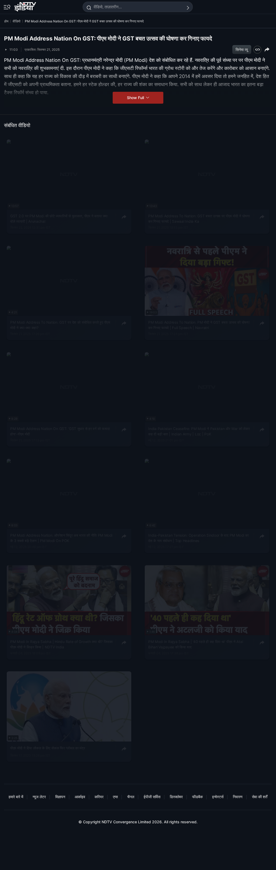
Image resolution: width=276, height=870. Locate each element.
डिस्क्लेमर (176, 796)
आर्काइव (80, 796)
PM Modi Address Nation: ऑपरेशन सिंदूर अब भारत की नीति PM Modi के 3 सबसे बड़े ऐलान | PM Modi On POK (61, 538)
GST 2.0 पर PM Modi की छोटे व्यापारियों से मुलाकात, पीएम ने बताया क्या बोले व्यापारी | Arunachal (59, 219)
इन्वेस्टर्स (217, 796)
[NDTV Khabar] (25, 5)
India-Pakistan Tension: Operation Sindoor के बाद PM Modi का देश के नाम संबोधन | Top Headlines (198, 538)
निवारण (238, 796)
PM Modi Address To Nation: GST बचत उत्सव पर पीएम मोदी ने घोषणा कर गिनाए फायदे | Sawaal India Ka (199, 219)
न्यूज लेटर (39, 796)
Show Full (136, 97)
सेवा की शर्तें (259, 796)
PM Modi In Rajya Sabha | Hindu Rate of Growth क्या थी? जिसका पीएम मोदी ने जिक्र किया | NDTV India (61, 644)
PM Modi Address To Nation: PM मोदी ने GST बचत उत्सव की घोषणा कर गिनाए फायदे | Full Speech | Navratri (198, 325)
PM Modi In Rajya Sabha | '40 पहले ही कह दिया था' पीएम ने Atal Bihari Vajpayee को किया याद (195, 644)
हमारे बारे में (16, 796)
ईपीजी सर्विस (152, 796)
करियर (99, 796)
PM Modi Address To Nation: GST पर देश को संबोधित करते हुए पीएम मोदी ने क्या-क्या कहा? (60, 325)
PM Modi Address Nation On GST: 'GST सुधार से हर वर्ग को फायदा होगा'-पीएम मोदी (60, 431)
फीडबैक (197, 796)
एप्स (115, 796)
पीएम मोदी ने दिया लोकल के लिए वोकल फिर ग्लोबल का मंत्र (47, 748)
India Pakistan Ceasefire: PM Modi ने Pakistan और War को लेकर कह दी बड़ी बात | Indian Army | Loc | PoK (199, 431)
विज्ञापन (60, 796)
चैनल (130, 796)
